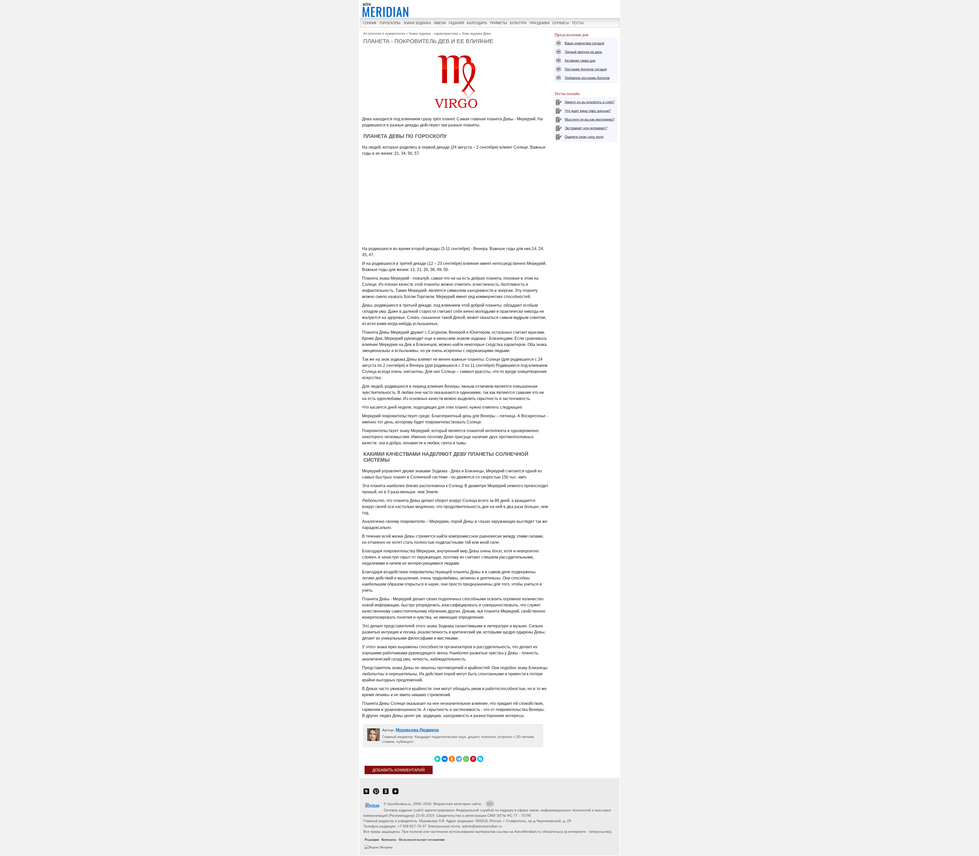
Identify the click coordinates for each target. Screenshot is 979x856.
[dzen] (395, 794)
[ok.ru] (386, 794)
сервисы (560, 23)
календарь (477, 23)
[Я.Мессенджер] (437, 759)
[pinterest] (376, 794)
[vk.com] (366, 794)
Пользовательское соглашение (422, 839)
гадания (456, 23)
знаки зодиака (417, 23)
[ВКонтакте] (445, 759)
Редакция (372, 839)
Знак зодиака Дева (476, 33)
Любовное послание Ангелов (587, 78)
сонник (370, 23)
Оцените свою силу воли (584, 137)
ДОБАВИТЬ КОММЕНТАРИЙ (398, 770)
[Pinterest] (473, 759)
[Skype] (480, 759)
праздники (539, 23)
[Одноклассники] (452, 759)
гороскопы (390, 23)
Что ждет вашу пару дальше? (588, 111)
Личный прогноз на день (583, 52)
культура (518, 23)
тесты (578, 23)
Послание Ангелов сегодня (586, 69)
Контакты (388, 839)
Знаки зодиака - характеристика (433, 33)
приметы (498, 23)
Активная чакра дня (580, 60)
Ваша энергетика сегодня (584, 43)
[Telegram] (459, 759)
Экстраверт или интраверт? (586, 128)
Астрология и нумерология (384, 33)
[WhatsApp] (466, 759)
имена (440, 23)
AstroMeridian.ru (399, 804)
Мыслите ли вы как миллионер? (589, 119)
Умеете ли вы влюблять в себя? (589, 102)
